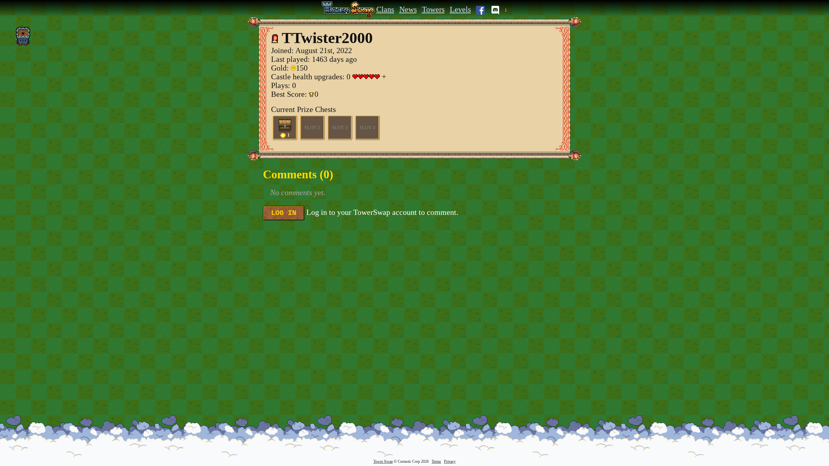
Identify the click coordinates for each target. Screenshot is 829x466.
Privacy (450, 461)
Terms (436, 461)
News (408, 9)
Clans (385, 9)
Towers (433, 9)
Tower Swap (383, 461)
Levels (460, 9)
